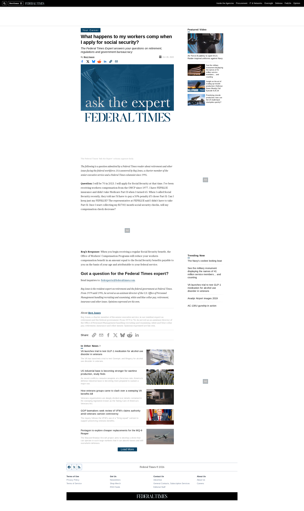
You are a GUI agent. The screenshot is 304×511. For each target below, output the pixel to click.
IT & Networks (255, 3)
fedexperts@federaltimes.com (118, 280)
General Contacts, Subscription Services (171, 483)
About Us (201, 480)
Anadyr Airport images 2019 (203, 298)
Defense (279, 3)
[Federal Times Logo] (34, 3)
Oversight (268, 3)
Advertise (157, 480)
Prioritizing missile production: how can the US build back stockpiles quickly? (214, 98)
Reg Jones (89, 57)
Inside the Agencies (225, 3)
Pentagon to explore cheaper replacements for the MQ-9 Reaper (111, 432)
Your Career (90, 30)
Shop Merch (115, 483)
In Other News (90, 346)
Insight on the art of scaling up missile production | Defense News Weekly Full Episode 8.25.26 (214, 86)
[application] (205, 43)
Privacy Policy (72, 480)
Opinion (296, 3)
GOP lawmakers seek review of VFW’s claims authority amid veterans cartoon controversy (110, 412)
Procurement (241, 3)
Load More (127, 449)
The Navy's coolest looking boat (205, 260)
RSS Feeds (115, 487)
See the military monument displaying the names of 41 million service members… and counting (214, 71)
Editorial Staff (159, 487)
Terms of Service (74, 483)
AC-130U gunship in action (202, 305)
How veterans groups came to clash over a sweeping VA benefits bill (111, 392)
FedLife (288, 3)
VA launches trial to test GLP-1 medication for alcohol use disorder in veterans (112, 353)
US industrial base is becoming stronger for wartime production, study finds (109, 372)
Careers (200, 483)
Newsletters (115, 480)
